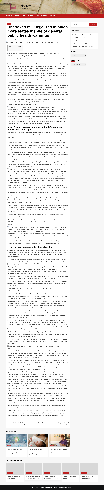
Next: (53, 422)
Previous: (19, 422)
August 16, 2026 (19, 480)
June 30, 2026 (74, 480)
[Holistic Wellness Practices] (33, 469)
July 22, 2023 (19, 39)
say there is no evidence (23, 85)
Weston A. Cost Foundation (28, 214)
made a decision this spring (22, 68)
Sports (37, 15)
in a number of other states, (58, 102)
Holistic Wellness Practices (79, 37)
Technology (44, 15)
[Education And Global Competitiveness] (89, 469)
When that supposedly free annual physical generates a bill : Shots (58, 451)
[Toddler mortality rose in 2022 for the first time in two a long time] (38, 440)
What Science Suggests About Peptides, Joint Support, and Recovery (14, 451)
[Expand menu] (56, 15)
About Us (52, 15)
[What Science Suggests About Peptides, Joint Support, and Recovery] (16, 440)
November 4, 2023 (40, 454)
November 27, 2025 (19, 454)
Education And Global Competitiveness (82, 46)
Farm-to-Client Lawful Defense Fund (42, 322)
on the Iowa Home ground (33, 198)
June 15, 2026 (92, 480)
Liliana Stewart (12, 39)
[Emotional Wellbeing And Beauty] (70, 469)
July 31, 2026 (36, 478)
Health (23, 15)
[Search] (97, 15)
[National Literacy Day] (52, 469)
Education (17, 15)
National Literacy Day (78, 40)
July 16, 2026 (55, 478)
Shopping (30, 15)
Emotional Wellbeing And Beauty (81, 43)
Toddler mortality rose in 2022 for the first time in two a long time (37, 451)
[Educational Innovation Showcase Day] (15, 469)
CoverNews (61, 487)
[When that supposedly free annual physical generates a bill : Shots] (59, 440)
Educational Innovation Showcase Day (82, 34)
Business (9, 15)
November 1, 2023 (62, 454)
